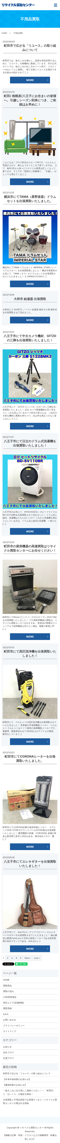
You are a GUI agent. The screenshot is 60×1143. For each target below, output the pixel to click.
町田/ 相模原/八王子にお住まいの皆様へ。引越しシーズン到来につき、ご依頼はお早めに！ (30, 100)
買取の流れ (8, 991)
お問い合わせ (9, 1019)
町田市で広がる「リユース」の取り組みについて (26, 1073)
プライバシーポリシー (14, 1025)
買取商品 (7, 985)
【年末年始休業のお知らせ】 (17, 1079)
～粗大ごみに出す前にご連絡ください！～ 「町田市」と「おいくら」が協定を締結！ (29, 1092)
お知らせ (7, 1046)
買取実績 (7, 1008)
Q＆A (5, 1014)
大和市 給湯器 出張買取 (30, 299)
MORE (30, 80)
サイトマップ (9, 1031)
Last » (37, 958)
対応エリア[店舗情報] (13, 1002)
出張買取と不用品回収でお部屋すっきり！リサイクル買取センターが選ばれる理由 (30, 1101)
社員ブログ (8, 1058)
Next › (28, 958)
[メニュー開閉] (55, 5)
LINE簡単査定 (9, 997)
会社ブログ (8, 1052)
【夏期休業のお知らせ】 (15, 1085)
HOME (4, 33)
